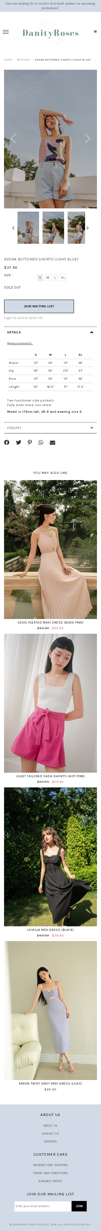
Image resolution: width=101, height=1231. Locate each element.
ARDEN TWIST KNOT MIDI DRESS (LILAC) (50, 1083)
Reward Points (50, 1181)
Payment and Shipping (50, 1165)
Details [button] (14, 332)
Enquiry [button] (14, 428)
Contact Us (50, 1134)
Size (8, 275)
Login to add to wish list (23, 318)
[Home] (50, 32)
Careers (50, 1141)
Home (8, 59)
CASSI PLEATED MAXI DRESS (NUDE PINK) (51, 622)
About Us (50, 1125)
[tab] (50, 332)
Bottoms (23, 59)
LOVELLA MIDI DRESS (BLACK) (50, 930)
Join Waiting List (39, 306)
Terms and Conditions (50, 1173)
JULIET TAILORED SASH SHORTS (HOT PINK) (50, 776)
